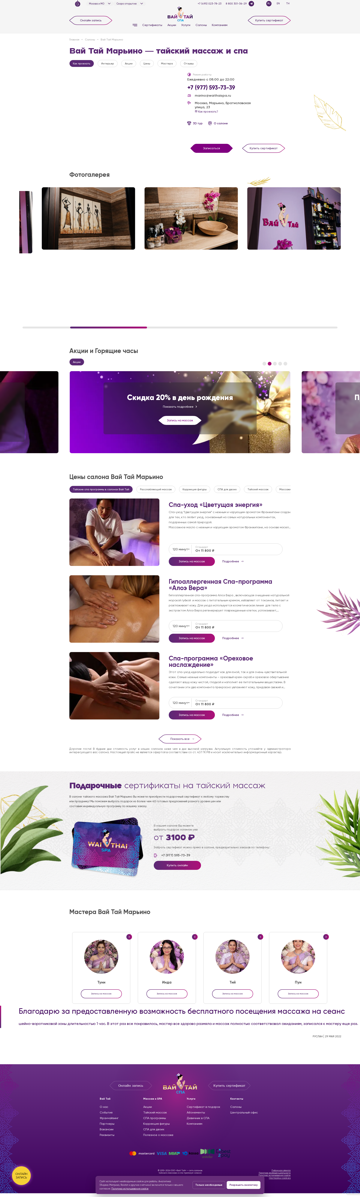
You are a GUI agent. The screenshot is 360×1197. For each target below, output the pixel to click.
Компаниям (219, 25)
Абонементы (196, 1112)
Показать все (180, 739)
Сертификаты (152, 25)
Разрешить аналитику (244, 1185)
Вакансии (106, 1129)
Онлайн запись (91, 20)
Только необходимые (208, 1185)
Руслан (318, 1036)
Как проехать (81, 63)
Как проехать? (207, 111)
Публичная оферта (281, 1170)
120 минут (180, 549)
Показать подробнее (178, 406)
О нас (104, 1107)
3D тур (197, 123)
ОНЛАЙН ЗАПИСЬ (21, 1175)
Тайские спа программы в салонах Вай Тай (101, 489)
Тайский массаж (258, 489)
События (106, 1112)
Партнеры (107, 1123)
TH (288, 3)
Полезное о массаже (158, 1135)
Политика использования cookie (274, 1175)
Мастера (167, 63)
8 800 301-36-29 (236, 3)
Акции (171, 25)
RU (268, 3)
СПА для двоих (227, 489)
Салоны (201, 25)
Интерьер (107, 63)
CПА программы (154, 1118)
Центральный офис (244, 1112)
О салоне (221, 123)
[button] (264, 364)
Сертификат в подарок (203, 1107)
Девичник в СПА (198, 1118)
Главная (74, 39)
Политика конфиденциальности (275, 1173)
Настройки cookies (280, 1178)
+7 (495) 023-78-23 (209, 3)
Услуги (185, 25)
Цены (146, 63)
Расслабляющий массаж (156, 489)
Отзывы (189, 63)
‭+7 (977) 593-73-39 (211, 87)
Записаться (211, 148)
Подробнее (114, 532)
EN (278, 3)
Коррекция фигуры (195, 489)
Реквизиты (107, 1135)
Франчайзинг (109, 1118)
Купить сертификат (269, 20)
